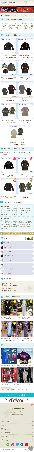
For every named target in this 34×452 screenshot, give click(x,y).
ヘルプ (6, 264)
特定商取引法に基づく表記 (8, 436)
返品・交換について (6, 429)
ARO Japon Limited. (17, 409)
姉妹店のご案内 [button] (5, 389)
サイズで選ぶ (7, 260)
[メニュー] (30, 2)
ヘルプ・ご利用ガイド (7, 421)
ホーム (4, 15)
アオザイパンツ (8, 247)
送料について (4, 425)
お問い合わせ (4, 440)
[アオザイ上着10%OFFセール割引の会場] (17, 9)
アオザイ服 (9, 15)
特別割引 (16, 414)
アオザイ (6, 243)
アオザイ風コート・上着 (20, 15)
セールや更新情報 (5, 432)
